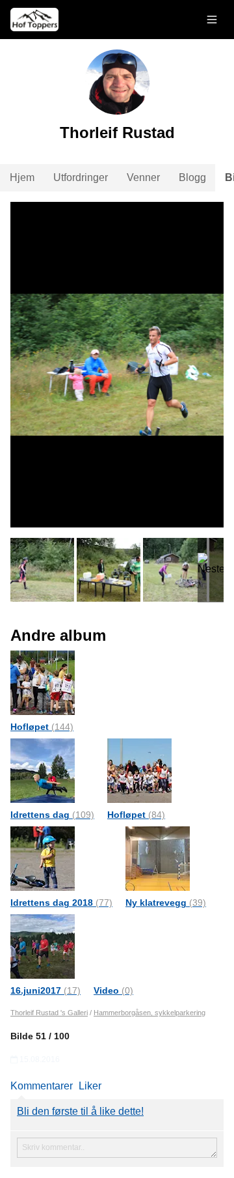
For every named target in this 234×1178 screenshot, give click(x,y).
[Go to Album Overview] (42, 682)
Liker (90, 1085)
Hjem (22, 177)
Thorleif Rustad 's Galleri (49, 1013)
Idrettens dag (52, 814)
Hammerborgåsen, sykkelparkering (149, 1013)
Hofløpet (41, 727)
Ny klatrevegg (165, 902)
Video (113, 990)
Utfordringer (80, 177)
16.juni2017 (45, 990)
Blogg (192, 177)
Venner (143, 177)
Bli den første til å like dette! (80, 1111)
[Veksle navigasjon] (212, 19)
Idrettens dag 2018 (61, 902)
